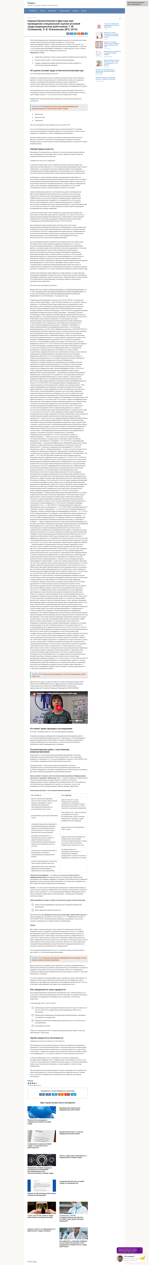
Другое (83, 11)
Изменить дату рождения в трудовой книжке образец (112, 53)
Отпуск (42, 11)
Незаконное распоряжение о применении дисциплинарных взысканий (105, 71)
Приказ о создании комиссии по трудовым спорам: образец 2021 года (111, 44)
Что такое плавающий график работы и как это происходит (112, 25)
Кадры (31, 3)
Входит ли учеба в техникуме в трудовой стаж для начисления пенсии (111, 35)
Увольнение (52, 11)
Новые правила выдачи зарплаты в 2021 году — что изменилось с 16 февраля (111, 62)
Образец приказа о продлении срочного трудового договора (105, 78)
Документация (64, 11)
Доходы (75, 11)
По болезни (33, 11)
